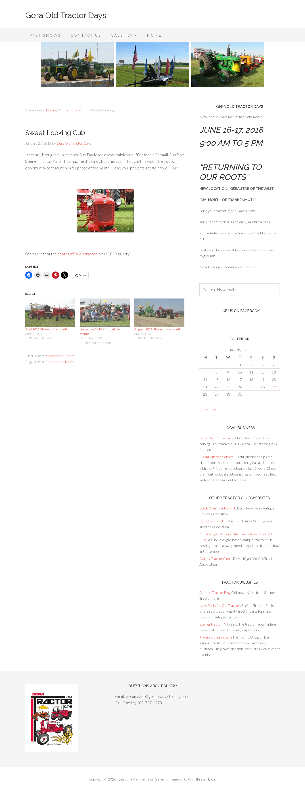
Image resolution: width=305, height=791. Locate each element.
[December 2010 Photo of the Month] (105, 312)
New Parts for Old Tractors (220, 605)
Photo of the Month (60, 356)
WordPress (197, 779)
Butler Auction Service (216, 438)
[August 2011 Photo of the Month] (159, 312)
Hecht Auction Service (216, 457)
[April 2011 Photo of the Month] (50, 312)
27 (274, 387)
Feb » (214, 410)
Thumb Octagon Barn (215, 637)
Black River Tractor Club (217, 508)
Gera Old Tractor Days (65, 15)
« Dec (203, 410)
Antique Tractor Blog (215, 592)
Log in (212, 779)
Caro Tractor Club (213, 521)
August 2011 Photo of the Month (157, 329)
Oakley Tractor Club (214, 558)
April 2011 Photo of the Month (46, 329)
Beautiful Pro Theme (134, 779)
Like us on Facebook (239, 311)
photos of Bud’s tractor (77, 253)
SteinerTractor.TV (212, 624)
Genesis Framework (170, 779)
